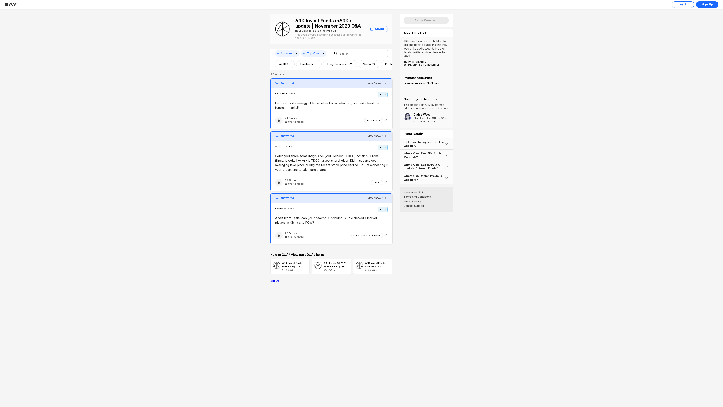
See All (275, 280)
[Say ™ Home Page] (11, 4)
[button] (287, 53)
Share (380, 29)
